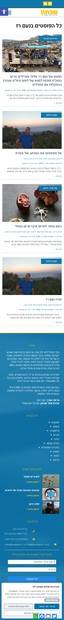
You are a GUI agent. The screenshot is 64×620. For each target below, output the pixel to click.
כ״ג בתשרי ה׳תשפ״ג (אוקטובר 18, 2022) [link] (36, 90)
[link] (4, 12)
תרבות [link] (56, 459)
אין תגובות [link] (8, 90)
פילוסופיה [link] (54, 430)
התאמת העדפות (31, 613)
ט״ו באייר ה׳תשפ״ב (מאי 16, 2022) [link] (49, 309)
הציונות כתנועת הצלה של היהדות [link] (22, 490)
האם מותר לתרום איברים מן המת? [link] (38, 226)
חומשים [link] (55, 422)
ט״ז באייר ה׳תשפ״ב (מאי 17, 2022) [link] (49, 236)
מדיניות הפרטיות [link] (52, 600)
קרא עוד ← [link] (58, 103)
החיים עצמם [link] (53, 443)
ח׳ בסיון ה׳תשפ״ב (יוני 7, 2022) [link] (50, 163)
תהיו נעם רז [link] (54, 299)
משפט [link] (56, 426)
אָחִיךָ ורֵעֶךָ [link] (34, 503)
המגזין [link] (56, 451)
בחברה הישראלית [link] (50, 447)
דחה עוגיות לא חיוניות (19, 606)
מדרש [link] (56, 434)
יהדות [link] (56, 455)
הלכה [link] (56, 439)
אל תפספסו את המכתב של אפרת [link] (38, 153)
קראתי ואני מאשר (47, 606)
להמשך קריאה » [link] (32, 482)
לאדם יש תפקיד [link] (31, 476)
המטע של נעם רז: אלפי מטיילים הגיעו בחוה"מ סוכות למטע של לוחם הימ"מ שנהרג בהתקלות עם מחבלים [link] (32, 80)
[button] (9, 12)
